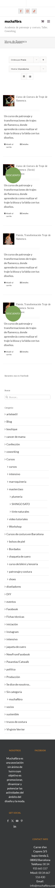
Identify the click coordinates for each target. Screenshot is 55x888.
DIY (8, 594)
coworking (12, 451)
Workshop (15, 526)
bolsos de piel (17, 541)
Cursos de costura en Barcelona (25, 534)
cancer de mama (15, 436)
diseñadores (13, 586)
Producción (13, 677)
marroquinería (17, 481)
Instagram (12, 631)
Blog (9, 421)
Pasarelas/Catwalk (17, 661)
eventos (11, 601)
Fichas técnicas (15, 616)
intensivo (14, 474)
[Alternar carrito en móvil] (42, 21)
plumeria (17, 496)
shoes (12, 579)
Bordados (15, 549)
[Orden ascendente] (43, 60)
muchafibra (15, 699)
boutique (11, 429)
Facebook (12, 609)
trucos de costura (16, 721)
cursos (13, 466)
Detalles (25, 144)
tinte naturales (20, 511)
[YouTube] (17, 821)
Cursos (10, 459)
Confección (13, 444)
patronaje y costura (20, 571)
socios (10, 706)
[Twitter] (12, 821)
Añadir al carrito (9, 145)
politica (10, 669)
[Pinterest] (21, 821)
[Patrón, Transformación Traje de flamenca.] (8, 239)
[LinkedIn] (15, 826)
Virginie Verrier (15, 729)
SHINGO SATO (21, 504)
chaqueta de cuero (20, 556)
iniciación (12, 624)
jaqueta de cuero (16, 646)
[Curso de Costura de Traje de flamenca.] (8, 101)
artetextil (12, 414)
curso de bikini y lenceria (23, 564)
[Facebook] (8, 821)
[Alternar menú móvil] (48, 21)
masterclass (16, 489)
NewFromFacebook (18, 654)
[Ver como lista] (30, 76)
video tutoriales (18, 519)
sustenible (12, 714)
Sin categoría (14, 692)
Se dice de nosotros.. (18, 684)
